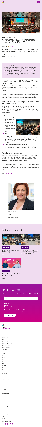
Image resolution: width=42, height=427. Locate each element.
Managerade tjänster (6, 345)
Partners (4, 383)
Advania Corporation (6, 396)
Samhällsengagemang (6, 387)
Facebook (6, 174)
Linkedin (8, 424)
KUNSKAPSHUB (4, 353)
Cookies (3, 416)
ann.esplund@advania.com (13, 217)
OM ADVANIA (4, 373)
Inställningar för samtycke (7, 418)
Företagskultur (5, 376)
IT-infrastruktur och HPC (7, 343)
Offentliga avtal (5, 380)
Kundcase (4, 359)
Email (11, 174)
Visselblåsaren (5, 389)
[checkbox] (21, 305)
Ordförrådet (4, 365)
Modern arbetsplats (6, 347)
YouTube (3, 424)
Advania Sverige (5, 410)
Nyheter (4, 363)
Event (3, 357)
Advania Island (5, 404)
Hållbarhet (4, 378)
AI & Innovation (5, 337)
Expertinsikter (6, 37)
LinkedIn (9, 174)
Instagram (10, 424)
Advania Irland (5, 402)
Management (5, 382)
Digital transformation (6, 341)
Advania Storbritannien (6, 408)
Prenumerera (5, 369)
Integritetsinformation (6, 421)
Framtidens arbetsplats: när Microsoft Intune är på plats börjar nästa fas (29, 252)
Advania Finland (5, 400)
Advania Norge (5, 406)
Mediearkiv (4, 385)
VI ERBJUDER (4, 335)
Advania (11, 46)
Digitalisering (25, 247)
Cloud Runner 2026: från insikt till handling (11, 251)
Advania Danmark (5, 398)
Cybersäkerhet (5, 339)
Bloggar (4, 355)
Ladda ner (4, 361)
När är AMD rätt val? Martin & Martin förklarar (11, 274)
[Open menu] (38, 2)
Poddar (3, 367)
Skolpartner (4, 349)
